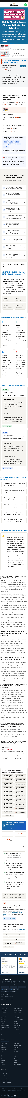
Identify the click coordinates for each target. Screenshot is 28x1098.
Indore (15, 1053)
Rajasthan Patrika (18, 1016)
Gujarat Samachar (5, 1027)
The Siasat (16, 1029)
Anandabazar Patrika (18, 1019)
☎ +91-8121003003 (9, 918)
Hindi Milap (3, 1019)
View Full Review (5, 972)
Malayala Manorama (5, 1025)
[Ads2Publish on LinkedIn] (15, 1095)
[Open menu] (2, 5)
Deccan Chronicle (18, 1010)
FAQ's (4, 1075)
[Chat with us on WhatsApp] (25, 4)
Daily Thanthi (17, 1027)
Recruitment (14, 987)
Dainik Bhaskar (17, 1014)
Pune (2, 1062)
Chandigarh (3, 1047)
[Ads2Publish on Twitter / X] (12, 1095)
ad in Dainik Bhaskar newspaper (18, 34)
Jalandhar (3, 1055)
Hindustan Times (18, 1008)
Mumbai (16, 1058)
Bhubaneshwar (17, 1045)
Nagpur (3, 1060)
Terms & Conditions (7, 1082)
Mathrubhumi (17, 1025)
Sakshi (15, 1021)
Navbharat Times (18, 1031)
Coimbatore (4, 1049)
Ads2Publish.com (8, 1088)
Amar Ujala (16, 1017)
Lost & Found (6, 991)
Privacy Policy (6, 1078)
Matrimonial (6, 987)
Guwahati (16, 1051)
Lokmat (16, 1023)
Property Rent (6, 989)
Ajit (2, 1029)
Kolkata (16, 1056)
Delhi (15, 1049)
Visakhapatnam (17, 1064)
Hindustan (3, 1017)
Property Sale (22, 987)
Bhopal (2, 1045)
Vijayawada (3, 1064)
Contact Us (5, 1077)
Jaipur (15, 1055)
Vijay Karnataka (4, 1034)
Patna (15, 1060)
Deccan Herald (17, 1012)
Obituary (13, 991)
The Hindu (3, 1010)
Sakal (2, 1023)
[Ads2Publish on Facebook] (8, 1095)
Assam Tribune (4, 1014)
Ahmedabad (4, 1043)
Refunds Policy (6, 1080)
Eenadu (3, 1021)
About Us (5, 1073)
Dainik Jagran (4, 1016)
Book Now (23, 66)
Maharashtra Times (5, 1031)
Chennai (16, 1047)
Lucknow (3, 1058)
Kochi (2, 1056)
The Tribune (3, 1012)
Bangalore (16, 1043)
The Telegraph (17, 1033)
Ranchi (15, 1062)
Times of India (4, 1008)
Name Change (15, 989)
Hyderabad (3, 1053)
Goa (2, 1051)
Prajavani (3, 1033)
